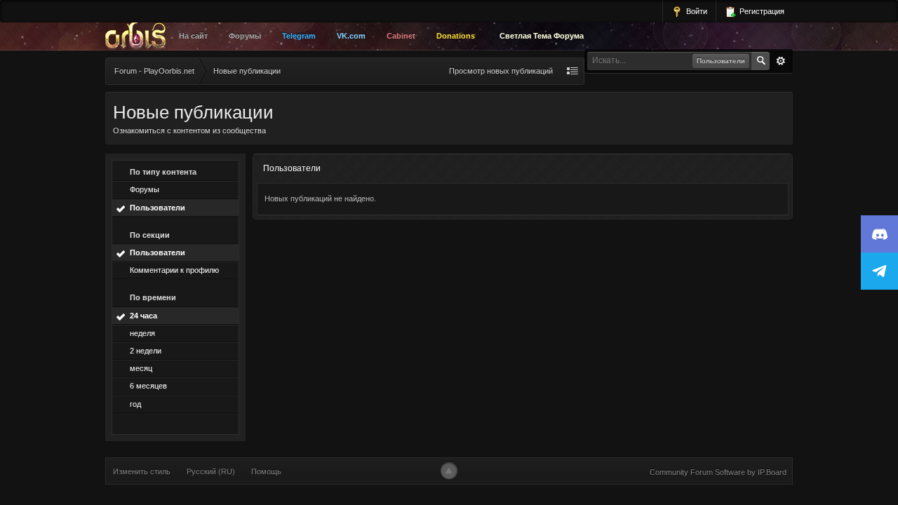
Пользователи (157, 207)
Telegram (299, 36)
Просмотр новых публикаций (501, 71)
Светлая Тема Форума (542, 36)
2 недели (145, 350)
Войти (695, 11)
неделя (142, 333)
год (135, 404)
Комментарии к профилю (174, 270)
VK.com (351, 36)
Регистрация (760, 11)
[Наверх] (449, 470)
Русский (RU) (211, 471)
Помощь (266, 471)
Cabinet (401, 36)
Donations (455, 36)
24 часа (143, 315)
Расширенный (781, 61)
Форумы (245, 36)
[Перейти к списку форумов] (139, 36)
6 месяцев (148, 386)
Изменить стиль (141, 471)
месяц (141, 368)
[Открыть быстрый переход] (572, 71)
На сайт (193, 36)
